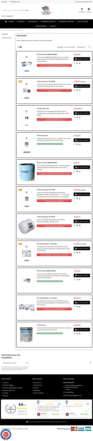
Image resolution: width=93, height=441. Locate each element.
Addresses (36, 390)
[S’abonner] (27, 362)
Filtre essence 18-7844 (46, 190)
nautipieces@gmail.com (74, 395)
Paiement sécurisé (8, 390)
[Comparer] (77, 63)
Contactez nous (15, 2)
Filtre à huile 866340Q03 (47, 54)
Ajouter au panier (83, 59)
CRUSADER (4, 34)
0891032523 (70, 392)
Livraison (5, 382)
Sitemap (5, 395)
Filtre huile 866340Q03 (46, 271)
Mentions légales (8, 385)
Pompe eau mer (43, 108)
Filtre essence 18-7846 (46, 81)
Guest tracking (38, 393)
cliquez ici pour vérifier (61, 421)
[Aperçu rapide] (80, 63)
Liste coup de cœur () (84, 2)
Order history (37, 385)
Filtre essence (42, 136)
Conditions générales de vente (12, 388)
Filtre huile (41, 325)
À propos (4, 2)
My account (37, 382)
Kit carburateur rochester (47, 244)
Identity (36, 388)
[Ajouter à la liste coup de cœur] (75, 63)
